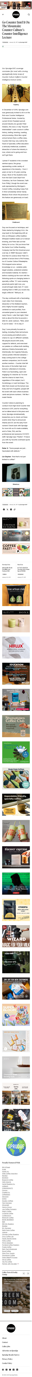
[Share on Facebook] (4, 509)
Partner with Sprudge (9, 1264)
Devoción (5, 1197)
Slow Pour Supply (8, 1253)
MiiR (3, 1222)
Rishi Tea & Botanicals (9, 1249)
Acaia (4, 1169)
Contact (5, 1342)
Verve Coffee (6, 1259)
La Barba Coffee (7, 1213)
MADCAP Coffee (8, 1217)
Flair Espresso (7, 1203)
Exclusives (5, 42)
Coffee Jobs (6, 1346)
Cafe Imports (6, 1182)
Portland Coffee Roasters (10, 1245)
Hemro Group (7, 1207)
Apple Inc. (5, 1171)
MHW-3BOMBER (8, 1220)
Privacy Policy (7, 1359)
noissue (4, 1232)
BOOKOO (5, 1178)
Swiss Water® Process (9, 1257)
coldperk (5, 1186)
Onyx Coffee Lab (8, 1236)
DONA (4, 1199)
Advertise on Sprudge (10, 1351)
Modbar (4, 1226)
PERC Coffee (6, 1241)
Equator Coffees (7, 1201)
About (4, 1338)
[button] (3, 14)
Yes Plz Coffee (7, 1262)
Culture (4, 574)
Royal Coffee (6, 1251)
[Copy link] (14, 509)
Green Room (15, 1310)
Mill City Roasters (8, 1224)
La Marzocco (6, 1215)
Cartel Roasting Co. (8, 1184)
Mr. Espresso (6, 1228)
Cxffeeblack (6, 1194)
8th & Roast (6, 1167)
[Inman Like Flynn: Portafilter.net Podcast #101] (9, 571)
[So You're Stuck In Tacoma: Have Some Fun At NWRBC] (23, 571)
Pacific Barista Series (9, 1238)
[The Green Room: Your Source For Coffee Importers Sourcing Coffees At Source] (16, 1295)
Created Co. (6, 1192)
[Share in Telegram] (11, 509)
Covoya (4, 1190)
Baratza (4, 1176)
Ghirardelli (5, 1205)
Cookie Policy (7, 1363)
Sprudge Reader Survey (11, 1355)
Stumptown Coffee (8, 1255)
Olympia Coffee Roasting (10, 1234)
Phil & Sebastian (7, 1243)
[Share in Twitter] (7, 509)
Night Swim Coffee (8, 1230)
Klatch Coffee (6, 1211)
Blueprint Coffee (7, 1180)
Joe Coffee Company (9, 1209)
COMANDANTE (7, 1188)
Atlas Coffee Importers (10, 1173)
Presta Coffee (6, 1247)
